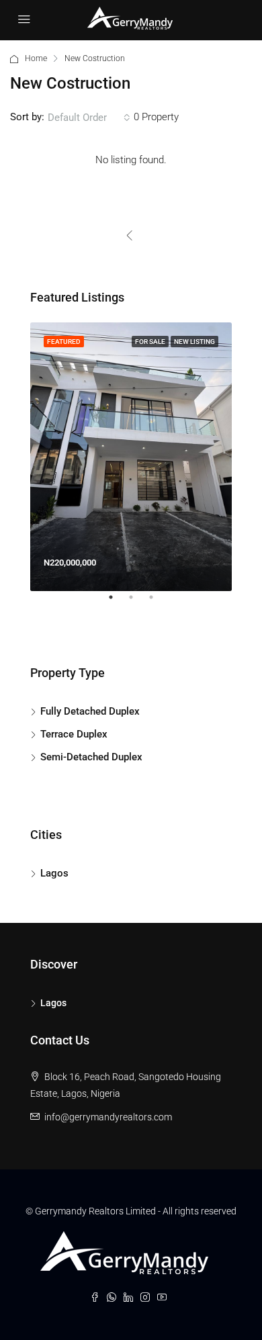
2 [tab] (137, 602)
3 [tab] (158, 602)
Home (36, 58)
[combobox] (89, 117)
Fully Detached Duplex (90, 711)
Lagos (54, 873)
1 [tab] (117, 602)
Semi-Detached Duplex (91, 757)
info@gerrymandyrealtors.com (108, 1117)
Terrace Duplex (73, 734)
